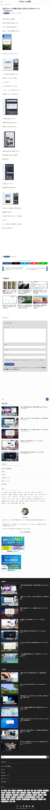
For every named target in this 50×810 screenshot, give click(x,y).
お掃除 (25, 494)
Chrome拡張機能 (7, 468)
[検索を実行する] (47, 399)
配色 (20, 503)
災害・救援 (21, 501)
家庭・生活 (12, 501)
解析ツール (4, 503)
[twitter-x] (23, 532)
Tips (4, 474)
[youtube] (27, 532)
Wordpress (16, 494)
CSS (25, 492)
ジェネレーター (15, 496)
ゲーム (9, 496)
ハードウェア (35, 496)
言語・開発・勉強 (14, 503)
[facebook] (20, 532)
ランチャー (18, 498)
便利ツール (24, 498)
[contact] (29, 532)
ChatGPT (14, 492)
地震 (8, 501)
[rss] (30, 806)
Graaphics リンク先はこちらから (10, 53)
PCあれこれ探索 (25, 1)
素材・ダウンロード (34, 501)
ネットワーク (28, 496)
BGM (10, 492)
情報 (17, 501)
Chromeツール (20, 492)
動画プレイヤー (31, 498)
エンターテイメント (43, 494)
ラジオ (13, 498)
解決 (9, 503)
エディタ (36, 494)
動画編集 (3, 501)
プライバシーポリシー (30, 808)
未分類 (4, 484)
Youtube (20, 494)
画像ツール (27, 501)
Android (5, 492)
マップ (9, 498)
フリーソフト (6, 480)
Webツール (13, 13)
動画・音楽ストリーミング (40, 498)
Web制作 (10, 494)
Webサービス (6, 13)
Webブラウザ (4, 494)
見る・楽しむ (42, 501)
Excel (29, 492)
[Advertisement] (25, 242)
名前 (5, 344)
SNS (32, 492)
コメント (6, 327)
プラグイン (4, 498)
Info (4, 471)
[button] (6, 263)
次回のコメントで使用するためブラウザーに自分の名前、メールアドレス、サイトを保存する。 (25, 360)
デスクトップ (21, 496)
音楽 (23, 503)
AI (2, 492)
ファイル (41, 496)
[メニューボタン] (1, 1)
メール (6, 350)
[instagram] (25, 532)
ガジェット (4, 496)
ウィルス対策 (30, 494)
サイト (5, 355)
